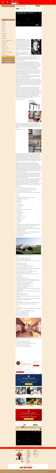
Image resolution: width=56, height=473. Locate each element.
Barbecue (28, 460)
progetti (17, 10)
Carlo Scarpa (4, 56)
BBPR (3, 31)
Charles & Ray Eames (5, 48)
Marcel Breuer (4, 38)
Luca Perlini (35, 450)
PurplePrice (35, 449)
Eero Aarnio (4, 23)
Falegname (27, 429)
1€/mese (21, 467)
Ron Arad (3, 28)
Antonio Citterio (4, 43)
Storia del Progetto (8, 60)
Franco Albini (4, 26)
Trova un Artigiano (36, 454)
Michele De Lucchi (5, 47)
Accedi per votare (36, 365)
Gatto (28, 459)
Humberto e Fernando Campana (7, 40)
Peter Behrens (4, 33)
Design (12, 2)
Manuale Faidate (14, 1)
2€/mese (25, 467)
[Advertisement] (8, 13)
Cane (28, 458)
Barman (28, 462)
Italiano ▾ (36, 456)
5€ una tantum (29, 467)
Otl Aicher (3, 25)
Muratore (31, 429)
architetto (33, 8)
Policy (34, 452)
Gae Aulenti (4, 30)
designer (37, 8)
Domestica (28, 461)
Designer (8, 19)
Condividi (38, 5)
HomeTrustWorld (36, 451)
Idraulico (18, 429)
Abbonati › (34, 467)
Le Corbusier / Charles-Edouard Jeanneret (7, 53)
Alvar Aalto (3, 21)
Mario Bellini (4, 35)
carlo (27, 8)
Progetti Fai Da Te (8, 62)
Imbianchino (36, 429)
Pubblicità (35, 453)
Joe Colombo (4, 45)
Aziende (8, 58)
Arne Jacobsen (4, 50)
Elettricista (22, 429)
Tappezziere (29, 455)
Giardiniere (28, 454)
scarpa (30, 8)
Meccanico (28, 456)
